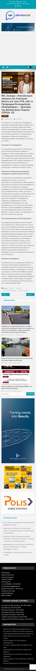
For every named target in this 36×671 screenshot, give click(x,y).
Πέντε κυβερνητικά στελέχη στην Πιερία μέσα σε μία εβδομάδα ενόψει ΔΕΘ (19, 524)
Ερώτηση (18, 288)
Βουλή (11, 288)
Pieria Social (19, 119)
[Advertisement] (18, 49)
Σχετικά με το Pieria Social (14, 3)
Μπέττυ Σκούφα (23, 290)
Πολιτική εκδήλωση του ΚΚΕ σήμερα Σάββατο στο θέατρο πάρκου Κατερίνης (16, 387)
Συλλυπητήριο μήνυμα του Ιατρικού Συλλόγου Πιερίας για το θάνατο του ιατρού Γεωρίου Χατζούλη (31, 294)
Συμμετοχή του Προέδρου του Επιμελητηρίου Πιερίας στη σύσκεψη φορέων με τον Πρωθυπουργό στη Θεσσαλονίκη (19, 531)
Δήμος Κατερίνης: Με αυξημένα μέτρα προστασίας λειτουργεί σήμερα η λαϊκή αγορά (17, 359)
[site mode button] (29, 67)
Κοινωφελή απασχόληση (9, 290)
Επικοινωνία (26, 3)
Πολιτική (5, 116)
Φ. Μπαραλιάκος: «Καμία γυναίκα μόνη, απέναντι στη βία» (18, 554)
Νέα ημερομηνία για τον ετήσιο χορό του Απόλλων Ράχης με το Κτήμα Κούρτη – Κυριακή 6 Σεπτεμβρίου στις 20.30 (18, 547)
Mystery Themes (27, 669)
